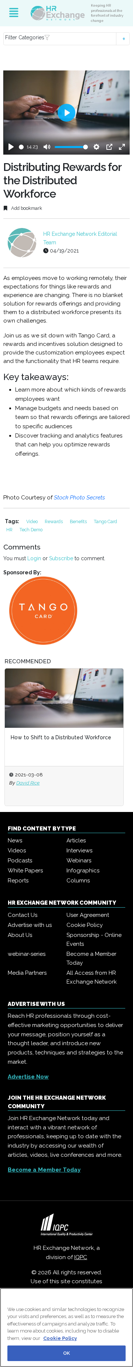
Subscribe (61, 558)
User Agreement (87, 915)
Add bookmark (26, 208)
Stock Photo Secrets (80, 497)
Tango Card (105, 521)
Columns (78, 880)
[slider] (21, 147)
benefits (79, 521)
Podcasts (20, 860)
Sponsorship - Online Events (94, 939)
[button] (66, 38)
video (32, 521)
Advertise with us (30, 925)
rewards (54, 521)
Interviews (79, 850)
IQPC (80, 1257)
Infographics (82, 870)
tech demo (31, 529)
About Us (20, 935)
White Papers (25, 870)
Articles (76, 840)
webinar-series (26, 954)
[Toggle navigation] (13, 13)
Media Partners (27, 973)
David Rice (28, 783)
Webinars (78, 860)
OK (66, 1353)
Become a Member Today (91, 958)
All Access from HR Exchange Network (91, 977)
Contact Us (22, 915)
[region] (66, 1327)
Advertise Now (28, 1076)
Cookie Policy (84, 925)
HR (10, 529)
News (15, 840)
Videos (17, 850)
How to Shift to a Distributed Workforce (61, 737)
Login (34, 558)
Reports (18, 880)
